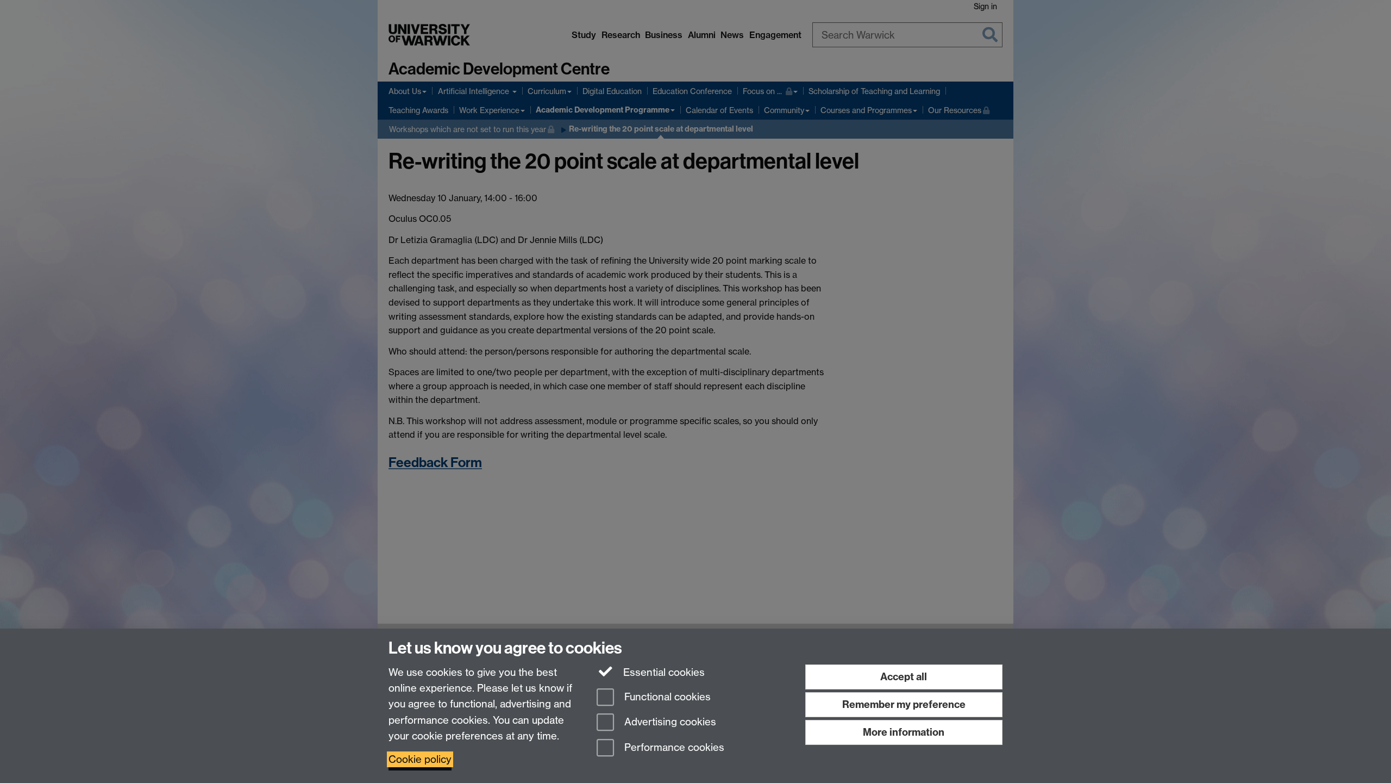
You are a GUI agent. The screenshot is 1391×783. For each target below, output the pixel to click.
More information (903, 732)
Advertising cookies (669, 722)
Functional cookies (666, 697)
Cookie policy (420, 759)
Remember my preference (904, 704)
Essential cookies (663, 672)
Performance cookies (673, 748)
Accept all (903, 676)
